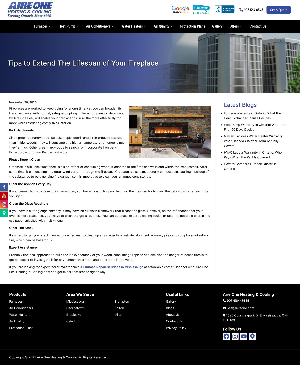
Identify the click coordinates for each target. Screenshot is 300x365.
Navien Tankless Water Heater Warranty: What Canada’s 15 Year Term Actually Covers (254, 141)
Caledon (72, 321)
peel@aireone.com (240, 308)
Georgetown (75, 308)
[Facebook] (226, 336)
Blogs (170, 308)
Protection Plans (192, 26)
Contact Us (258, 26)
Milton (119, 314)
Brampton (121, 301)
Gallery (217, 26)
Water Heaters (132, 26)
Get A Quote (278, 10)
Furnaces (41, 26)
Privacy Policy (176, 328)
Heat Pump (67, 26)
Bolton (119, 308)
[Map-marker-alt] (252, 336)
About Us (173, 314)
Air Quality (161, 26)
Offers (234, 26)
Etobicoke (73, 314)
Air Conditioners (98, 26)
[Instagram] (235, 336)
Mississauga (75, 301)
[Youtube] (243, 336)
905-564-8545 (253, 10)
